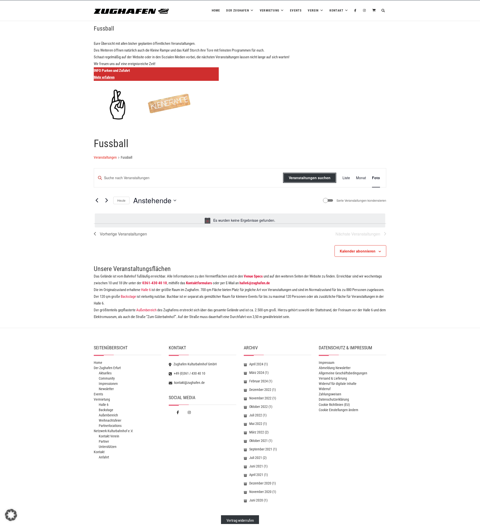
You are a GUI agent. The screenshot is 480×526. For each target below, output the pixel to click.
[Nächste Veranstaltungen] (107, 200)
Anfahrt (104, 457)
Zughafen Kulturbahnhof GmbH (195, 364)
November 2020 (260, 492)
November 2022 (260, 398)
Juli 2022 (255, 415)
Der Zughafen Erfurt (107, 368)
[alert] (240, 220)
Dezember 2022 (260, 390)
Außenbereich (146, 310)
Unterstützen (107, 447)
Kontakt (337, 10)
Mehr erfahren (104, 77)
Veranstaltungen (105, 157)
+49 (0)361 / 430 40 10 (189, 373)
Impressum (326, 363)
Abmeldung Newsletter (334, 368)
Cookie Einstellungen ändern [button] (338, 410)
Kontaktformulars (199, 283)
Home (216, 10)
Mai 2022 (255, 424)
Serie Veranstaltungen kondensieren (361, 200)
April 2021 (256, 475)
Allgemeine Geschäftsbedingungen (343, 373)
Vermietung (269, 10)
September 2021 (260, 449)
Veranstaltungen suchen (309, 177)
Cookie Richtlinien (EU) (334, 405)
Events (296, 10)
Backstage (128, 296)
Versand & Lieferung (333, 378)
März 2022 (256, 432)
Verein (313, 10)
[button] (11, 515)
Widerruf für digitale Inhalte (337, 384)
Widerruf (324, 389)
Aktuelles (105, 373)
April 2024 (256, 364)
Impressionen (108, 384)
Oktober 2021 (258, 441)
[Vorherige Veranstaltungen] (97, 200)
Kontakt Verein (109, 436)
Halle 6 (145, 290)
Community (107, 378)
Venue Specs (253, 276)
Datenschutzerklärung (334, 399)
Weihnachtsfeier (110, 420)
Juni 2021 (256, 466)
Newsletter (106, 389)
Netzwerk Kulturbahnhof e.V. (113, 431)
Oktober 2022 (258, 407)
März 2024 (256, 373)
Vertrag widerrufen (240, 520)
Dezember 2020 (260, 483)
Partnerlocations (110, 426)
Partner (104, 441)
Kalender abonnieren (358, 250)
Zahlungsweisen (330, 394)
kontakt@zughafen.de (189, 383)
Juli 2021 (255, 458)
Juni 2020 (256, 500)
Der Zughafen (237, 10)
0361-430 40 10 (154, 283)
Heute (121, 200)
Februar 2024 (258, 381)
